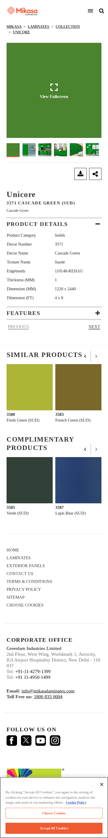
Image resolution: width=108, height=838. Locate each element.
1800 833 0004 (48, 696)
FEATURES (23, 313)
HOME (13, 550)
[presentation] (85, 356)
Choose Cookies (25, 605)
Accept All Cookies (54, 828)
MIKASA (14, 27)
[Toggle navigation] (90, 10)
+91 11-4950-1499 (32, 677)
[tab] (54, 224)
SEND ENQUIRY (39, 174)
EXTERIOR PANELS (26, 565)
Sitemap (16, 597)
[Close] (101, 784)
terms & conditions (29, 581)
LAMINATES (38, 27)
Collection (68, 27)
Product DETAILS (37, 224)
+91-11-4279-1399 (33, 671)
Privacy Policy (24, 589)
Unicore (21, 32)
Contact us (20, 573)
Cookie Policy (76, 802)
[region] (54, 807)
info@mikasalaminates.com (47, 691)
